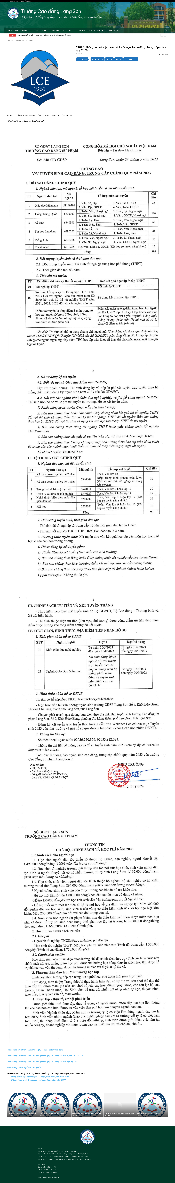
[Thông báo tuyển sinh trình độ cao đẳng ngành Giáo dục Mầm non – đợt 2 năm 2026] (23, 1105)
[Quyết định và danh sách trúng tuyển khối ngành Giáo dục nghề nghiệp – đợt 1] (87, 1105)
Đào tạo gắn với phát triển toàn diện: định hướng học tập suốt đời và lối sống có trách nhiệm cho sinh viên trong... (57, 35)
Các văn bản (29, 40)
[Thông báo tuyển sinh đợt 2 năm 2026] (152, 1105)
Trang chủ (10, 40)
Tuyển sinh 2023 (19, 40)
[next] (165, 35)
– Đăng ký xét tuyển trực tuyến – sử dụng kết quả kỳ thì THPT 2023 (39, 1077)
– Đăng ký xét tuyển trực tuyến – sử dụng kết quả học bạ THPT (37, 1080)
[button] (165, 30)
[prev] (162, 35)
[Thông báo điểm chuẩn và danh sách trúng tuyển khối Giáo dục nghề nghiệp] (120, 1105)
